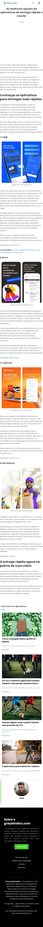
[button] (35, 3)
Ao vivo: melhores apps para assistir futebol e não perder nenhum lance (21, 682)
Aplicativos (20, 606)
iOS (18, 458)
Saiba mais (21, 847)
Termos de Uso (21, 857)
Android (12, 245)
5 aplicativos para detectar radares (20, 766)
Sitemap (21, 867)
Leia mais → (6, 650)
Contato (21, 864)
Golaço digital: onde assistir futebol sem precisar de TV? (20, 724)
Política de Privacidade (21, 861)
